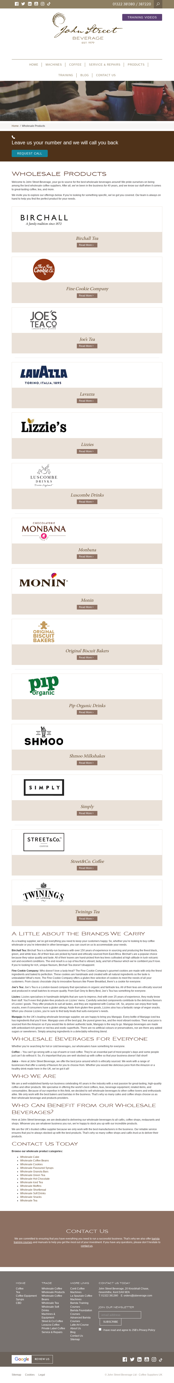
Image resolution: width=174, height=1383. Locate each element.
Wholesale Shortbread (33, 1189)
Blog (73, 1332)
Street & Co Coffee (52, 1321)
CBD (18, 1303)
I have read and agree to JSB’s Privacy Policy (129, 1330)
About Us (75, 1328)
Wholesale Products (53, 1292)
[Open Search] (158, 4)
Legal (41, 1374)
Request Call (29, 153)
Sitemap (75, 1339)
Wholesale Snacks (31, 1196)
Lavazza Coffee (51, 1324)
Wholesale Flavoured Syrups (36, 1168)
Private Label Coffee (53, 1328)
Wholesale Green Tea (32, 1175)
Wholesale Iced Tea (31, 1182)
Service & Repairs (52, 1332)
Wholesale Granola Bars (34, 1171)
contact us (87, 1245)
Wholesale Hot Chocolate (35, 1178)
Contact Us (76, 1335)
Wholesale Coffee (52, 1288)
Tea (18, 1292)
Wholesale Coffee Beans (34, 1160)
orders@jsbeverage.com (138, 1295)
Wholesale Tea (28, 1200)
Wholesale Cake (29, 1156)
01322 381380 (124, 4)
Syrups (20, 1299)
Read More (86, 245)
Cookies (30, 1374)
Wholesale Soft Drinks (33, 1193)
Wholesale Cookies (31, 1164)
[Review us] (32, 1359)
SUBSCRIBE (110, 1321)
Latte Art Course (79, 1324)
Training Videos (142, 17)
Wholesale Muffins (30, 1185)
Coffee (20, 1288)
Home (15, 125)
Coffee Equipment (26, 1295)
